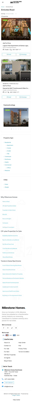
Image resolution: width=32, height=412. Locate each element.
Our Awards (5, 223)
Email (9, 97)
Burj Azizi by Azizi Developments (10, 235)
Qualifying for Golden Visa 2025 (10, 286)
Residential (8, 142)
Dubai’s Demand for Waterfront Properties (12, 274)
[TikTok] (12, 328)
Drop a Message (9, 382)
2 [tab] (14, 129)
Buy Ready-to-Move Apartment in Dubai (12, 295)
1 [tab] (12, 129)
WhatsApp (15, 405)
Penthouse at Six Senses (8, 252)
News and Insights (6, 218)
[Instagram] (7, 328)
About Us (4, 214)
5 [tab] (21, 129)
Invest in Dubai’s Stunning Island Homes (12, 265)
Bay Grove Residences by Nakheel (10, 240)
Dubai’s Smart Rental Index (8, 269)
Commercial (8, 165)
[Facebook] (3, 328)
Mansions (7, 170)
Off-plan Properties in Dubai (9, 205)
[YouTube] (16, 328)
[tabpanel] (16, 117)
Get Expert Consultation (8, 227)
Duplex (7, 162)
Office (9, 167)
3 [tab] (17, 129)
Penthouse (8, 159)
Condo (9, 148)
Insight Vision (16, 395)
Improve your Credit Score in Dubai (10, 291)
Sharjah (7, 187)
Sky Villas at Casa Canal (8, 244)
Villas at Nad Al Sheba (7, 257)
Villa (8, 153)
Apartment (10, 145)
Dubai (6, 184)
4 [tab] (19, 129)
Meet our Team (5, 201)
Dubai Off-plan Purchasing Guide (10, 282)
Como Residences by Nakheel (9, 248)
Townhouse (8, 156)
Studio (9, 151)
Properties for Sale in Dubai (8, 210)
